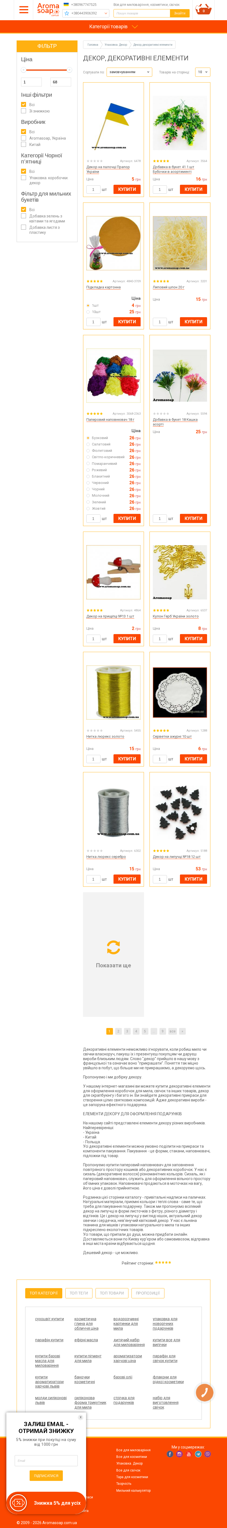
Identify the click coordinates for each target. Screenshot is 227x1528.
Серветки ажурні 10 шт (172, 736)
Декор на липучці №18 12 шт (177, 857)
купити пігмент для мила (88, 1358)
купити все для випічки (166, 1342)
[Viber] (207, 1454)
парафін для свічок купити (165, 1358)
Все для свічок (128, 1470)
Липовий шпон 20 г (168, 287)
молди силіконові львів (51, 1400)
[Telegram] (198, 1454)
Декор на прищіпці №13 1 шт (110, 616)
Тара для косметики (132, 1477)
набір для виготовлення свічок (166, 1402)
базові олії (123, 1377)
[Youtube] (188, 1454)
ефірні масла (86, 1340)
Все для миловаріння (133, 1450)
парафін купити (49, 1340)
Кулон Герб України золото (176, 616)
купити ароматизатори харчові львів (49, 1382)
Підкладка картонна (103, 287)
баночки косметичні (84, 1379)
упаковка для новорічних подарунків (165, 1323)
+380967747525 (83, 4)
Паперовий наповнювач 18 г (110, 419)
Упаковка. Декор (129, 1463)
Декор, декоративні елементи (152, 44)
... (154, 1031)
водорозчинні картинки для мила (126, 1323)
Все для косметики (131, 1457)
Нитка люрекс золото (105, 736)
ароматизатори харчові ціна (128, 1358)
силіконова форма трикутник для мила (90, 1402)
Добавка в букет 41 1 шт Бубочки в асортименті (173, 169)
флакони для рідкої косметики (168, 1379)
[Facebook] (170, 1454)
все (173, 1031)
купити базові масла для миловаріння (47, 1361)
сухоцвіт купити (49, 1319)
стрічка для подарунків (124, 1400)
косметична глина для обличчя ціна (86, 1323)
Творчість (123, 1484)
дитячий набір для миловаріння (129, 1342)
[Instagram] (179, 1454)
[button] (129, 72)
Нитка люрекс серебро (106, 857)
